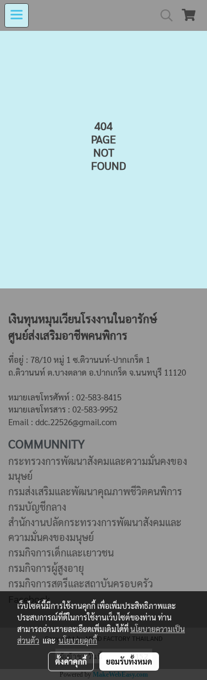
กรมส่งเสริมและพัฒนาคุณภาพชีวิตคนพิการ (95, 491)
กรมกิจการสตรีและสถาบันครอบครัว (80, 583)
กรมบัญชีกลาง (37, 506)
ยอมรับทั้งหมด (129, 661)
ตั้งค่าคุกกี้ (71, 661)
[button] (163, 15)
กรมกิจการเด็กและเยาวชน (61, 552)
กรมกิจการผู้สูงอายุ (46, 567)
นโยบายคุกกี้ (78, 640)
